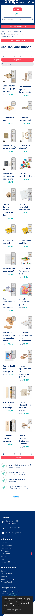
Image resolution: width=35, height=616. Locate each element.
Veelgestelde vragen (8, 562)
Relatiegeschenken (14, 32)
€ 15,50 (24, 123)
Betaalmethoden (7, 574)
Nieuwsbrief (5, 554)
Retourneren (5, 576)
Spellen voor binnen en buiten (12, 34)
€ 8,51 (24, 151)
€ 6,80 (8, 94)
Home (3, 32)
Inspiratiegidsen (7, 548)
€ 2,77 (8, 123)
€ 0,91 (24, 447)
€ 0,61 (8, 344)
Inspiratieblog (6, 545)
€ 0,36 (8, 218)
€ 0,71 (24, 308)
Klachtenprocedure (8, 579)
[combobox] (14, 19)
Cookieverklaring (7, 594)
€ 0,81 (8, 444)
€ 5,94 (8, 182)
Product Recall (6, 582)
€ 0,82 (8, 411)
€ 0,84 (24, 413)
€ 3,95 (24, 95)
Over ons (4, 543)
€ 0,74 (24, 344)
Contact (4, 571)
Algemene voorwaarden (10, 591)
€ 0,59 (8, 246)
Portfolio (4, 556)
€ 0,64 (24, 277)
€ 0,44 (24, 213)
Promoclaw (5, 551)
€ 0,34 (24, 179)
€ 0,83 (24, 380)
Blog (2, 559)
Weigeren (18, 609)
